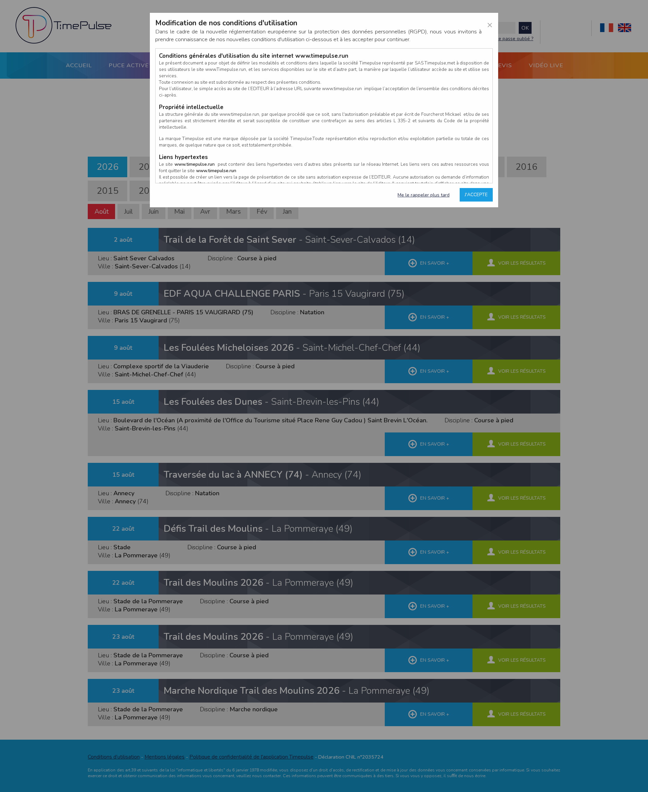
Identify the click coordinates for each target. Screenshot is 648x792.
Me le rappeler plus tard (424, 195)
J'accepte (476, 194)
